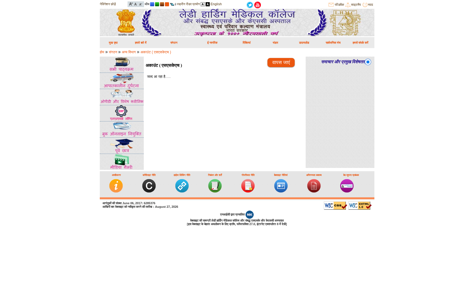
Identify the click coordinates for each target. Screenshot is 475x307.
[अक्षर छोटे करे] (140, 3)
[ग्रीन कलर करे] (157, 4)
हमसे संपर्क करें (360, 42)
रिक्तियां (246, 42)
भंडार (275, 42)
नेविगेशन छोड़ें (108, 4)
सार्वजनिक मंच (333, 42)
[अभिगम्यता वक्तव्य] (314, 191)
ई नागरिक (212, 42)
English (216, 4)
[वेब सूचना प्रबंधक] (347, 191)
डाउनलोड (304, 42)
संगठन (173, 42)
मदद (370, 5)
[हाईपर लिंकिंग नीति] (182, 191)
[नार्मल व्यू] (203, 4)
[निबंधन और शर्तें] (215, 191)
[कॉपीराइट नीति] (149, 191)
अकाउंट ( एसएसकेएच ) (155, 52)
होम (102, 52)
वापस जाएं (281, 62)
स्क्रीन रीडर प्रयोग (188, 4)
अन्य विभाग (129, 52)
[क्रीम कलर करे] (167, 4)
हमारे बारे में (141, 42)
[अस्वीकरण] (116, 191)
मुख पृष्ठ (113, 42)
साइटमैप (356, 5)
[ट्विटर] (250, 4)
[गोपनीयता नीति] (248, 191)
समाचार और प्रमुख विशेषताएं (343, 61)
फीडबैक (339, 5)
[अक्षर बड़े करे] (131, 3)
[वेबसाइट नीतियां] (281, 191)
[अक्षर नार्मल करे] (135, 3)
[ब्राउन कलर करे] (162, 4)
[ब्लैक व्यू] (208, 4)
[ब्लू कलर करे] (152, 4)
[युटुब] (257, 4)
